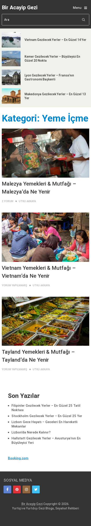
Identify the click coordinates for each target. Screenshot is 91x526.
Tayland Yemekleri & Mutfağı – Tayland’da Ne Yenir (38, 356)
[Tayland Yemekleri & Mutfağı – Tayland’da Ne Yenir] (45, 321)
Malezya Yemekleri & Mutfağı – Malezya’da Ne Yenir (39, 188)
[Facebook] (7, 489)
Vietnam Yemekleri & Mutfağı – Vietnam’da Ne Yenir (39, 272)
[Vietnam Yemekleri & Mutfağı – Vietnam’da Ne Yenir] (45, 237)
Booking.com (18, 458)
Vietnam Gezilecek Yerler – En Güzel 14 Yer (55, 40)
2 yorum (7, 201)
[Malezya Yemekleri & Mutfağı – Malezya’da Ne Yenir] (45, 153)
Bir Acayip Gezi (20, 7)
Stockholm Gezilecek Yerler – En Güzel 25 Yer (46, 416)
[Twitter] (36, 489)
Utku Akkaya (27, 201)
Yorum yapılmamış (14, 285)
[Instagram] (26, 489)
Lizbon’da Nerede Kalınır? (31, 432)
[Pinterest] (17, 489)
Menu (77, 8)
